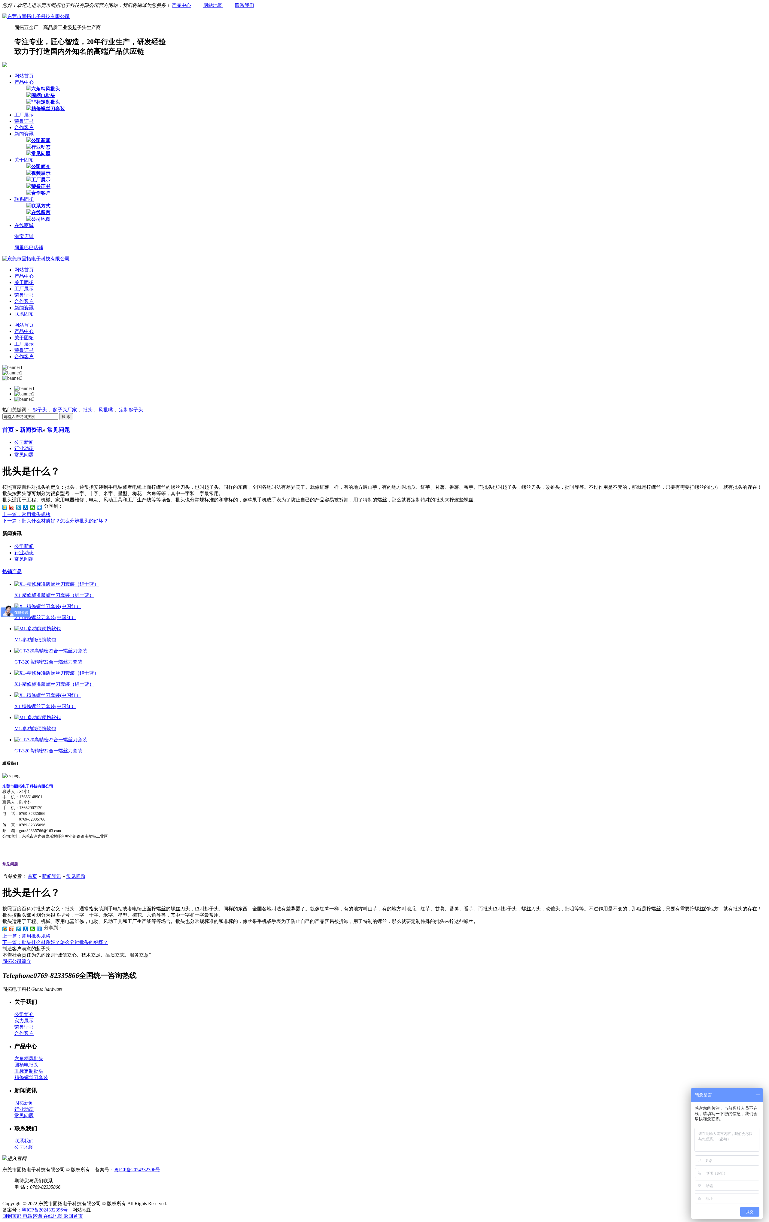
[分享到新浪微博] (11, 507)
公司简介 (40, 166)
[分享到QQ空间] (5, 507)
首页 (8, 430)
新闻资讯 (24, 133)
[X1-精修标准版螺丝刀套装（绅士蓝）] (56, 584)
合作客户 (24, 127)
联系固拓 (24, 199)
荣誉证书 (24, 121)
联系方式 (40, 205)
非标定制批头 (45, 101)
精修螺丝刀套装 (48, 108)
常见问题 (40, 153)
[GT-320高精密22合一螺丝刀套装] (50, 650)
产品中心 (181, 5)
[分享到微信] (32, 507)
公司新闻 (40, 140)
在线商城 (24, 225)
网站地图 (213, 5)
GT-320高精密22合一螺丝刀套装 (48, 661)
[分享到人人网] (25, 507)
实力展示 (24, 1020)
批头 (88, 409)
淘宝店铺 (24, 236)
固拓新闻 (24, 1103)
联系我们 (244, 5)
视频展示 (40, 173)
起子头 (39, 409)
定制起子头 (131, 409)
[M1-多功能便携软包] (37, 628)
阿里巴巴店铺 (28, 247)
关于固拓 (24, 159)
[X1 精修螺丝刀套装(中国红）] (47, 606)
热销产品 (12, 571)
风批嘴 (106, 409)
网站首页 (24, 75)
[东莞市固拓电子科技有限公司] (36, 16)
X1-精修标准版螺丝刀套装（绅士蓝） (54, 595)
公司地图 (40, 219)
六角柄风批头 (45, 88)
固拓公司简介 (16, 961)
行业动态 (40, 147)
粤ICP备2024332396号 (137, 1169)
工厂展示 (24, 114)
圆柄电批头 (43, 95)
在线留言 (40, 212)
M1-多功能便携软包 (35, 639)
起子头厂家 (65, 409)
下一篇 (55, 520)
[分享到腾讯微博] (18, 507)
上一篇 (26, 514)
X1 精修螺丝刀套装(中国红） (45, 617)
